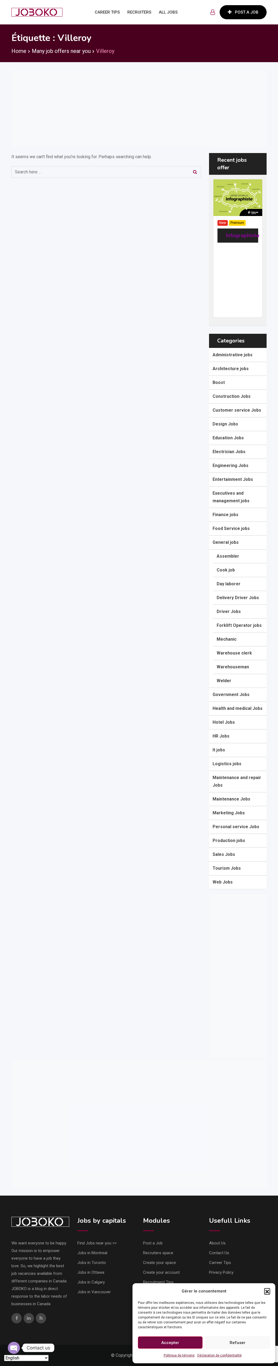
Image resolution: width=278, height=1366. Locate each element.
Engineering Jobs (230, 465)
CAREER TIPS (107, 12)
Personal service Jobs (236, 826)
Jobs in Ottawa (90, 1272)
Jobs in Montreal (92, 1252)
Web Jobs (223, 882)
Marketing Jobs (229, 812)
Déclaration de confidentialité (219, 1355)
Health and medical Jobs (238, 708)
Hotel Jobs (224, 722)
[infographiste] (237, 197)
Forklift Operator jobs (239, 625)
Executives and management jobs (231, 497)
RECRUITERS (139, 12)
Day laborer (229, 583)
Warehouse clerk (234, 653)
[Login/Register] (212, 12)
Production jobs (229, 840)
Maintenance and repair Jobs (237, 781)
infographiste (242, 235)
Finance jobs (225, 514)
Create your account (161, 1272)
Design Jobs (225, 424)
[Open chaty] (14, 1348)
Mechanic (226, 639)
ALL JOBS (168, 12)
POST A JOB (246, 12)
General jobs (226, 542)
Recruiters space (158, 1252)
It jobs (219, 749)
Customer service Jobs (237, 410)
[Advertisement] (139, 108)
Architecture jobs (231, 368)
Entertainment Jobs (233, 479)
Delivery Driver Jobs (238, 597)
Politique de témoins (179, 1355)
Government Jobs (231, 694)
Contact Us (219, 1252)
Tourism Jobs (227, 868)
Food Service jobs (231, 528)
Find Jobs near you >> (97, 1243)
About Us (217, 1243)
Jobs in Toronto (91, 1262)
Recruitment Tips (158, 1282)
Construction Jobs (232, 396)
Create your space (159, 1262)
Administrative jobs (232, 354)
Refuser (237, 1342)
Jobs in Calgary (91, 1282)
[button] (267, 1291)
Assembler (228, 556)
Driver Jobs (229, 611)
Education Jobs (228, 437)
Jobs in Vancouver (94, 1291)
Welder (224, 680)
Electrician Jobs (229, 451)
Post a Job (153, 1243)
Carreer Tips (220, 1262)
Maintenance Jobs (231, 799)
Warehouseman (233, 666)
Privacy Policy (221, 1272)
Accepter (170, 1342)
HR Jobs (221, 736)
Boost (219, 382)
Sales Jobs (224, 854)
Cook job (226, 570)
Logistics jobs (227, 763)
